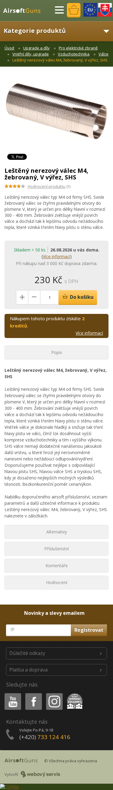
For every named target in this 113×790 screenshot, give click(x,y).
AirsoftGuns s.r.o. (24, 10)
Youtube (11, 694)
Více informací (56, 256)
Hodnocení (56, 582)
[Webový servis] (40, 774)
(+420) (44, 737)
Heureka (73, 694)
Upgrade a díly (36, 48)
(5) (49, 186)
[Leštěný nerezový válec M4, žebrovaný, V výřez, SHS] (56, 114)
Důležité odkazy (27, 653)
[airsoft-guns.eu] (90, 10)
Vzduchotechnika (73, 54)
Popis (56, 352)
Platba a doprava (28, 669)
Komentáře (57, 565)
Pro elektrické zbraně (78, 48)
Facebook (33, 694)
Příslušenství (56, 548)
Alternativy (56, 532)
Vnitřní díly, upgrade (30, 54)
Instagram (54, 694)
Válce (103, 54)
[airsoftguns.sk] (105, 10)
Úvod (9, 48)
